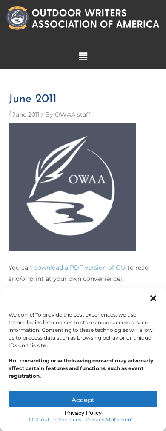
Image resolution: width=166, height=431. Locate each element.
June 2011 (26, 114)
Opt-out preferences (55, 419)
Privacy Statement (109, 419)
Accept (83, 400)
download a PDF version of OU (80, 267)
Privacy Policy (83, 412)
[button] (153, 298)
